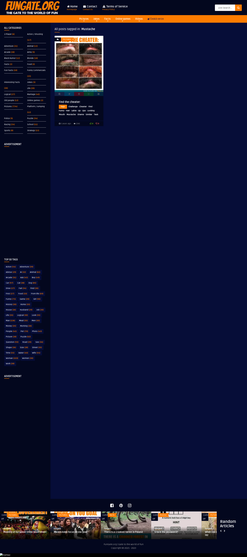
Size (24, 347)
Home (72, 8)
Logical (7, 94)
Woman (12, 358)
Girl (36, 299)
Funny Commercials (36, 70)
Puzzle (30, 118)
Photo (37, 331)
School (30, 124)
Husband (26, 310)
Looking (91, 110)
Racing (7, 124)
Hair (68, 110)
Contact (90, 8)
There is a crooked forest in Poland (123, 532)
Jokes (96, 18)
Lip (79, 110)
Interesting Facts (12, 82)
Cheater (83, 106)
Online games (122, 18)
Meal (23, 320)
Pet (24, 331)
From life (37, 293)
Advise (11, 272)
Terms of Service (115, 8)
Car (9, 283)
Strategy (31, 130)
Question (12, 342)
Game (24, 299)
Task (96, 114)
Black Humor (10, 58)
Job (40, 310)
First (10, 293)
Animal (30, 46)
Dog (32, 283)
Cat (21, 283)
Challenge (73, 106)
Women (27, 358)
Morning (26, 326)
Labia (74, 110)
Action (11, 267)
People (11, 331)
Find (34, 288)
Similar (89, 114)
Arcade (7, 52)
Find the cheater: (69, 102)
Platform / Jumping (36, 106)
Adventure (8, 46)
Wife (36, 353)
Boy (36, 277)
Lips (84, 110)
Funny (11, 299)
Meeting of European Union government (25, 532)
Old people (9, 100)
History (11, 304)
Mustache (71, 114)
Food (29, 64)
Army (29, 52)
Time (10, 353)
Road (27, 342)
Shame (80, 114)
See (39, 342)
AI (23, 272)
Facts (107, 18)
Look (36, 315)
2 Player (8, 34)
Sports (7, 130)
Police (7, 118)
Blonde (30, 58)
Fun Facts (8, 70)
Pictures (84, 18)
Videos (139, 18)
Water (23, 353)
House (11, 310)
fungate (7, 529)
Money (11, 326)
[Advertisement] (25, 199)
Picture (11, 336)
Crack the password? (166, 532)
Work (10, 363)
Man (10, 320)
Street (37, 347)
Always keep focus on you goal (70, 532)
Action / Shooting (35, 34)
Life (28, 88)
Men (36, 320)
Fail (22, 288)
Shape (11, 347)
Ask (24, 277)
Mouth (62, 114)
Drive (10, 288)
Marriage (31, 94)
